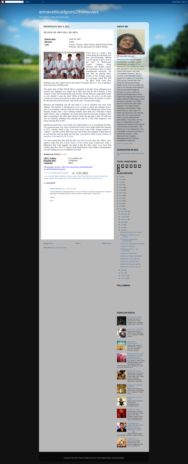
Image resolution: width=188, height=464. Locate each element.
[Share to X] (82, 173)
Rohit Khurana (86, 178)
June (122, 227)
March (123, 273)
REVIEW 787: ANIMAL (134, 371)
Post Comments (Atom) (59, 247)
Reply (51, 200)
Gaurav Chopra (72, 176)
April (122, 270)
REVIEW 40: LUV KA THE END (130, 259)
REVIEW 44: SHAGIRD (127, 246)
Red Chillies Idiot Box (74, 178)
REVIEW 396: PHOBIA (134, 317)
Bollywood (63, 176)
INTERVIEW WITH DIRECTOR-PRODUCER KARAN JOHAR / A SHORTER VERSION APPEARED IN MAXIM (135, 427)
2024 (121, 179)
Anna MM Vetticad (53, 176)
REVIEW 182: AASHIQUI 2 (135, 329)
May (122, 230)
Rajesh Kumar (63, 178)
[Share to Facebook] (84, 173)
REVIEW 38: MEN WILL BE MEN (130, 264)
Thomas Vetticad (55, 189)
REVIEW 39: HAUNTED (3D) (129, 261)
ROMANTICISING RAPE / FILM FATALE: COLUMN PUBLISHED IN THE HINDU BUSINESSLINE (135, 356)
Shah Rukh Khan (97, 178)
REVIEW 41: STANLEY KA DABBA (131, 256)
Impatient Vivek (50, 136)
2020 (121, 185)
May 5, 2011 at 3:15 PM (69, 189)
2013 (121, 203)
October (123, 216)
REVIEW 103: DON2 (133, 409)
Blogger (121, 458)
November (124, 214)
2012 (121, 206)
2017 (121, 193)
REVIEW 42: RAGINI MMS (128, 253)
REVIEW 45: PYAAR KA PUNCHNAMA (132, 244)
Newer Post (48, 243)
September (124, 219)
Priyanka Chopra (98, 176)
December (124, 211)
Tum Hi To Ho (66, 136)
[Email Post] (73, 173)
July (122, 224)
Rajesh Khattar (53, 178)
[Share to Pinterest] (87, 173)
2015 (121, 198)
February (124, 275)
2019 (121, 187)
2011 (121, 209)
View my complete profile (124, 143)
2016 (121, 195)
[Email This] (77, 173)
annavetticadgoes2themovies (69, 11)
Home (77, 243)
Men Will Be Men (87, 176)
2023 (121, 182)
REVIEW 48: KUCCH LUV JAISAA (131, 232)
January (123, 278)
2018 (121, 190)
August (123, 222)
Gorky (80, 176)
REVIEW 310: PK (132, 439)
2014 (121, 201)
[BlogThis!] (79, 173)
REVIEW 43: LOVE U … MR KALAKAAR (129, 250)
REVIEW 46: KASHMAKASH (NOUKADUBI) (129, 240)
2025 (121, 177)
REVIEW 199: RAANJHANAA (132, 342)
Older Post (106, 243)
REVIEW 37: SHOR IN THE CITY (130, 267)
